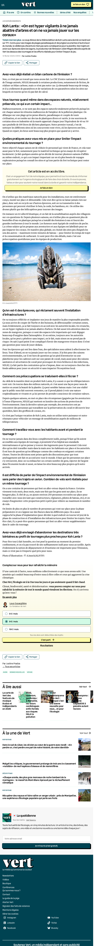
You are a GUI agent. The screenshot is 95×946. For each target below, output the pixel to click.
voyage (29, 672)
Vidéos (5, 879)
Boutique (6, 883)
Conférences (8, 887)
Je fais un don (79, 4)
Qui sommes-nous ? (11, 890)
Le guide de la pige (10, 898)
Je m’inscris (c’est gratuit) (46, 845)
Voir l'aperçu (31, 820)
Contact (6, 894)
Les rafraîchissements (11, 21)
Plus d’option (46, 645)
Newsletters (8, 875)
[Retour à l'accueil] (28, 4)
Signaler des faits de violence (16, 906)
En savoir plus (9, 597)
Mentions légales (10, 909)
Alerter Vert (7, 902)
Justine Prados (30, 56)
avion (5, 672)
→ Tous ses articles (11, 666)
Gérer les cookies (10, 913)
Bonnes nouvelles (17, 672)
